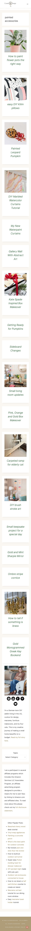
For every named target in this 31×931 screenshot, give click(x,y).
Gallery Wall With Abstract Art (15, 255)
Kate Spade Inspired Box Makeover (16, 303)
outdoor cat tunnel (15, 857)
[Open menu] (27, 4)
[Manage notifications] (27, 927)
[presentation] (15, 41)
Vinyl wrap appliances (16, 833)
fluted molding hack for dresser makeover (15, 863)
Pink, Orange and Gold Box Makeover (15, 416)
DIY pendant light (14, 869)
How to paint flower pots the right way (15, 60)
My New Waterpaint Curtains (15, 229)
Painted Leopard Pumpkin (16, 152)
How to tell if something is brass (15, 622)
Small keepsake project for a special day (15, 530)
